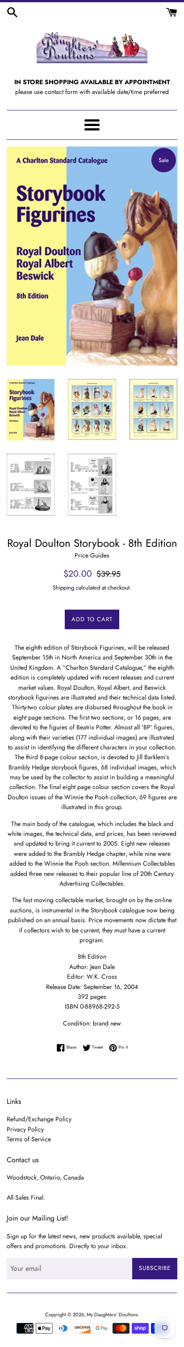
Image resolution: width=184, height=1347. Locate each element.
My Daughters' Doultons (112, 1314)
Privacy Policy (25, 1129)
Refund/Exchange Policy (39, 1119)
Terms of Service (29, 1139)
